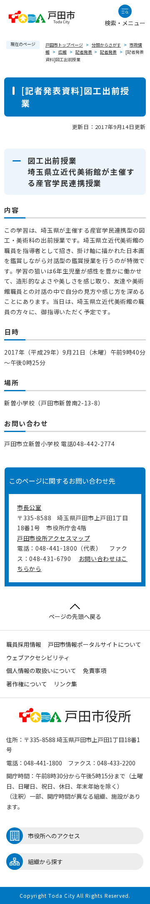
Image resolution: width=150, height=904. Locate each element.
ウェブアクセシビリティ (38, 657)
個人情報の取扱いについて (41, 670)
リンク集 (65, 684)
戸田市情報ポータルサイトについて (94, 644)
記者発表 (83, 52)
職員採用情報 (23, 644)
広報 (62, 52)
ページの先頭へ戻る (75, 616)
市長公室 (29, 507)
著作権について (26, 684)
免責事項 (94, 670)
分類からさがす (106, 45)
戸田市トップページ (64, 45)
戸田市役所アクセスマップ (53, 538)
